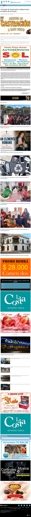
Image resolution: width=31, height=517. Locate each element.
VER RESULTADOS (15, 289)
